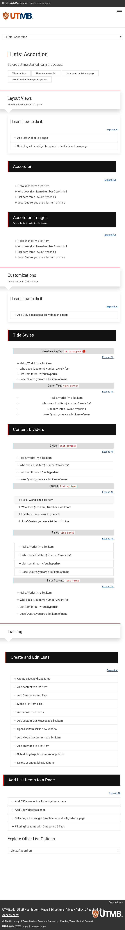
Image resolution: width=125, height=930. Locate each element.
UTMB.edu (8, 909)
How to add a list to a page (80, 73)
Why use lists (19, 73)
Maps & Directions (52, 909)
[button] (119, 11)
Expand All (112, 129)
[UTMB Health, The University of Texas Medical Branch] (107, 915)
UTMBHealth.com (28, 909)
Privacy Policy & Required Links (85, 909)
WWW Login (21, 926)
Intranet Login (39, 926)
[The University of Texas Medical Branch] (18, 17)
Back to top (115, 902)
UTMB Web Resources (14, 3)
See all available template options (29, 79)
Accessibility (10, 915)
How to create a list (46, 73)
